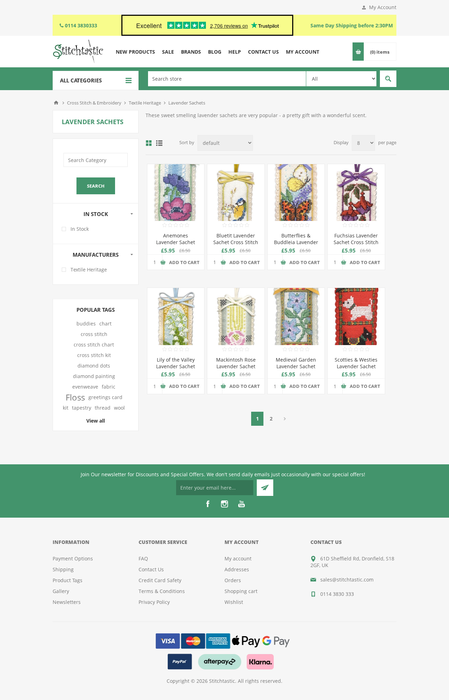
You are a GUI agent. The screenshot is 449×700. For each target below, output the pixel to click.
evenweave (85, 386)
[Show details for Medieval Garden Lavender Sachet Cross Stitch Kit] (296, 316)
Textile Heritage (89, 269)
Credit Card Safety (160, 580)
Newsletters (67, 602)
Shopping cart (240, 591)
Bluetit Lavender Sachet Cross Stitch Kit (235, 242)
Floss (75, 397)
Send (265, 487)
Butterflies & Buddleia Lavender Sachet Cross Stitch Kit (296, 245)
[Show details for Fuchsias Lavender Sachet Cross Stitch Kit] (356, 192)
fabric (108, 386)
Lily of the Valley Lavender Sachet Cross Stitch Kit (175, 366)
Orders (232, 580)
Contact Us (151, 569)
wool (119, 407)
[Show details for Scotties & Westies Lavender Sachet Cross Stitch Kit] (356, 316)
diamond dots (94, 365)
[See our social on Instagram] (224, 504)
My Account (382, 7)
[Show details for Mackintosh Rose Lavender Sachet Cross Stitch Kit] (235, 316)
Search (388, 78)
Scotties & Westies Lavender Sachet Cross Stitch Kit (356, 366)
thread (102, 407)
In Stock (80, 229)
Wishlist (233, 602)
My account (238, 558)
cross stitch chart (94, 344)
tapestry (81, 407)
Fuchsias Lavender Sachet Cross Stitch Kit (356, 242)
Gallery (61, 591)
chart (105, 323)
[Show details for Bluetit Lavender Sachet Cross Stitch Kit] (235, 192)
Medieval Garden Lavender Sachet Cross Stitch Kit (296, 366)
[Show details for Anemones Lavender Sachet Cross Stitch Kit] (175, 192)
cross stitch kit (94, 355)
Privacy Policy (154, 602)
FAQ (143, 558)
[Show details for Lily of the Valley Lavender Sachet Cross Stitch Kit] (175, 316)
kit (65, 407)
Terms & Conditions (162, 591)
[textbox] (227, 78)
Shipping (63, 569)
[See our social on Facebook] (207, 504)
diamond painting (94, 376)
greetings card (105, 397)
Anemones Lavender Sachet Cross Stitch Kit (175, 242)
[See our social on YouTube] (241, 504)
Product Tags (67, 580)
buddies (86, 323)
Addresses (236, 569)
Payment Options (73, 558)
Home (56, 102)
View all (95, 420)
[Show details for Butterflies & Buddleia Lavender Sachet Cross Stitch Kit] (296, 192)
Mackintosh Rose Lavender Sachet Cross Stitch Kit (236, 366)
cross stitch (94, 334)
